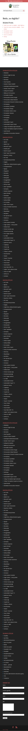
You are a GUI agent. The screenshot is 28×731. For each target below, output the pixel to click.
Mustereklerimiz (7, 667)
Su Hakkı (6, 236)
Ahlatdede (6, 73)
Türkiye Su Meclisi (8, 251)
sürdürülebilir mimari (8, 238)
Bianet (5, 644)
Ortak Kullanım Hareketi (9, 222)
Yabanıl (5, 256)
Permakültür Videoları (9, 113)
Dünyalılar (6, 651)
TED (5, 676)
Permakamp (6, 104)
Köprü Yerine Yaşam (8, 204)
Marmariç (6, 209)
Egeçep (5, 168)
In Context (6, 662)
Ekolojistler (6, 177)
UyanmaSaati (7, 131)
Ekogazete (6, 171)
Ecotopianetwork (8, 166)
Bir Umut (6, 157)
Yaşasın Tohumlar (8, 258)
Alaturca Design (5, 729)
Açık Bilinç (6, 638)
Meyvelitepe (6, 211)
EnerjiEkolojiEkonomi (9, 653)
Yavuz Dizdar (7, 260)
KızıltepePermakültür (8, 90)
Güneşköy (6, 189)
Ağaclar (5, 142)
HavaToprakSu (7, 82)
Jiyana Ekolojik (7, 193)
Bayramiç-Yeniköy (8, 155)
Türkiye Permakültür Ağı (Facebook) (12, 126)
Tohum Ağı (6, 247)
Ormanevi (6, 220)
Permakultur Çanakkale (9, 106)
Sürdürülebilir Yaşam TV (9, 240)
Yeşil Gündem (7, 265)
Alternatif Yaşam (7, 146)
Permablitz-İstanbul (8, 95)
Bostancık (6, 77)
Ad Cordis (6, 139)
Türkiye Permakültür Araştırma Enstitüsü (13, 128)
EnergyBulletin (7, 180)
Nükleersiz (6, 218)
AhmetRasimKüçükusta (9, 640)
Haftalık (5, 658)
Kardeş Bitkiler (7, 200)
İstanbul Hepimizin (8, 191)
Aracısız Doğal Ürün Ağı (9, 75)
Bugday (5, 162)
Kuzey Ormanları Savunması (10, 206)
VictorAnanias (7, 253)
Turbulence (6, 678)
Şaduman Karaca (8, 242)
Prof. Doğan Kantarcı (9, 233)
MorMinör (6, 213)
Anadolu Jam (7, 148)
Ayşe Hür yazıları (7, 642)
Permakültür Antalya (8, 108)
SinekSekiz (6, 671)
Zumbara (6, 276)
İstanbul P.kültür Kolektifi (9, 84)
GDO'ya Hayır (7, 184)
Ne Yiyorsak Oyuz (8, 215)
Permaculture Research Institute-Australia (13, 102)
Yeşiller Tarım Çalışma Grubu (10, 269)
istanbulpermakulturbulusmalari (11, 86)
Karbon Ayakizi (7, 197)
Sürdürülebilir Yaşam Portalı (10, 124)
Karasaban (6, 195)
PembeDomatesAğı (8, 231)
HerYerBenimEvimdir (8, 660)
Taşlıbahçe (6, 244)
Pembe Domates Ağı (8, 229)
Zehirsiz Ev (6, 273)
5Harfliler (6, 635)
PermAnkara (7, 115)
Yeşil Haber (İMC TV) (8, 267)
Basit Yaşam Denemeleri (9, 153)
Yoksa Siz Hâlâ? (7, 271)
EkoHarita (6, 79)
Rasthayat (6, 120)
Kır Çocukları (7, 202)
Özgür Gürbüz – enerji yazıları (10, 224)
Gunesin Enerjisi (7, 656)
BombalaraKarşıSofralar (9, 160)
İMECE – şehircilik (8, 664)
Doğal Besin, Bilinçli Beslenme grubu (12, 164)
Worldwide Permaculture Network (12, 133)
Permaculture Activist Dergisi (10, 97)
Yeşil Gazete (6, 262)
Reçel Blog (6, 669)
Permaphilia (6, 117)
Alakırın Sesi (6, 144)
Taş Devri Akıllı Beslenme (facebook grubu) (14, 673)
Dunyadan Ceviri (7, 649)
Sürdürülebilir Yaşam (8, 122)
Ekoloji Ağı (6, 175)
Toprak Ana (6, 249)
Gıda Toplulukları (7, 186)
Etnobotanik (6, 182)
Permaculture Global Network (11, 99)
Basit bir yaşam (7, 150)
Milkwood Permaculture (9, 93)
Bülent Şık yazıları (8, 647)
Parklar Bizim (7, 227)
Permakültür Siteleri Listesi (10, 111)
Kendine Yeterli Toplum (9, 88)
